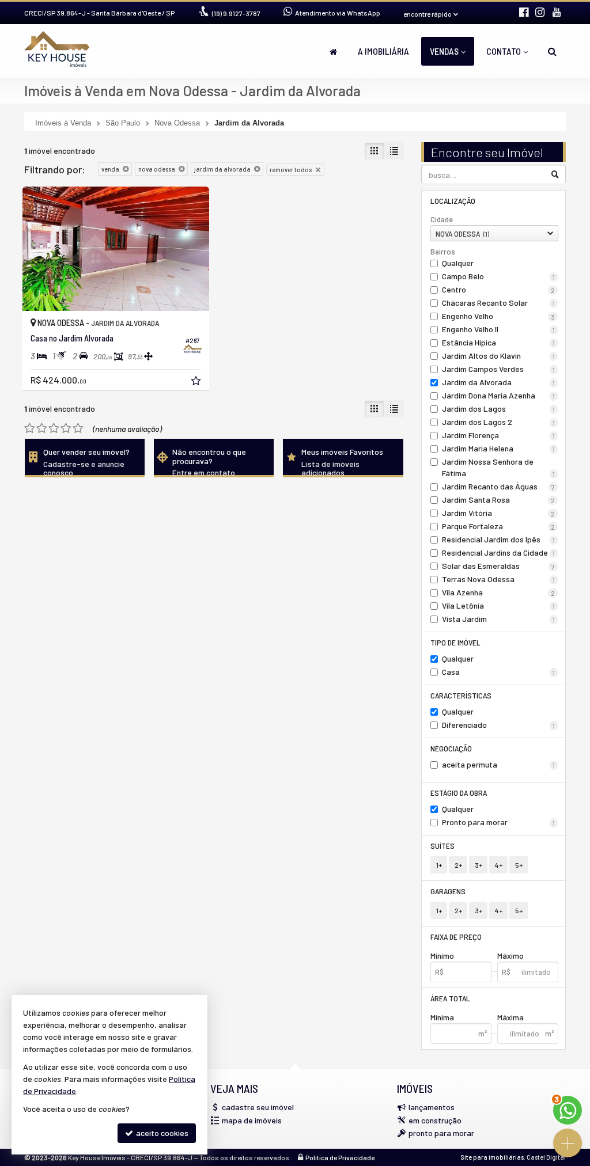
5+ (519, 865)
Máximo (510, 955)
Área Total (450, 998)
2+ (458, 865)
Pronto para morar (498, 822)
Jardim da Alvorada (498, 382)
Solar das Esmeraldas (498, 566)
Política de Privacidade (340, 1157)
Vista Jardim (498, 619)
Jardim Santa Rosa (498, 499)
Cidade (441, 219)
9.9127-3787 (236, 13)
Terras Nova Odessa (498, 579)
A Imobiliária (383, 50)
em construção (435, 1120)
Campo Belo (498, 276)
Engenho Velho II (498, 329)
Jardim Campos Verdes (498, 369)
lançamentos (432, 1107)
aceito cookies (161, 1133)
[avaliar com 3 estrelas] (53, 428)
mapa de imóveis (252, 1120)
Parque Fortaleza (498, 526)
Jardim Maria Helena (498, 448)
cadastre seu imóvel (258, 1107)
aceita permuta (498, 764)
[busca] (552, 51)
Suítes (442, 845)
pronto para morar (441, 1133)
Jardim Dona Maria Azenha (498, 395)
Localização (452, 201)
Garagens (448, 891)
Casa (498, 672)
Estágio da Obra (458, 792)
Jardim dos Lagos (498, 408)
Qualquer (458, 263)
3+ (478, 865)
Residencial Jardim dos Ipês (498, 539)
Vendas (444, 50)
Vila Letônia (498, 605)
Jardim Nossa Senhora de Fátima (498, 467)
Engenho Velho (498, 316)
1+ (439, 865)
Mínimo (442, 955)
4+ (498, 865)
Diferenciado (498, 725)
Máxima (510, 1017)
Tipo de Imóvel (455, 642)
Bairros (442, 251)
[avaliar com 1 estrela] (29, 428)
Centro (498, 289)
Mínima (442, 1017)
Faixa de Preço (456, 936)
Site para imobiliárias (492, 1157)
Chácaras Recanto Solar (498, 302)
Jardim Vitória (498, 513)
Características (460, 695)
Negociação (451, 748)
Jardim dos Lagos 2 (498, 422)
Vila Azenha (498, 592)
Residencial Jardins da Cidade (498, 552)
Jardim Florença (498, 435)
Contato (503, 50)
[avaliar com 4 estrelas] (65, 428)
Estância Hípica (498, 342)
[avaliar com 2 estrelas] (41, 428)
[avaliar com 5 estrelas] (78, 428)
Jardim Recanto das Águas (498, 486)
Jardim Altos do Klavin (498, 355)
